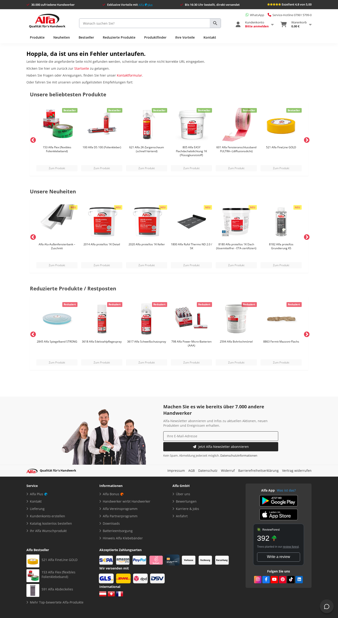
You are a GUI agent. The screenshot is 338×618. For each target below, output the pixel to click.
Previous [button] (32, 139)
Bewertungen (186, 501)
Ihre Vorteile (185, 37)
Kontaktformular (129, 75)
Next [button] (306, 139)
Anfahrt (182, 516)
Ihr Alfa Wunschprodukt (48, 531)
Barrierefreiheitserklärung (258, 470)
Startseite (81, 68)
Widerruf (228, 470)
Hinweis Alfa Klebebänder (123, 538)
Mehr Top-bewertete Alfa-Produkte (56, 602)
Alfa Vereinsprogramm (120, 508)
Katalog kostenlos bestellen (51, 523)
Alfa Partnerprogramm (120, 516)
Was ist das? (286, 490)
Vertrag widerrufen (297, 470)
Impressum (176, 470)
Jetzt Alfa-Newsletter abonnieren (223, 446)
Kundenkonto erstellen (47, 516)
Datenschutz (208, 470)
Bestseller (86, 37)
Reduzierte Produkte (119, 37)
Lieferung (37, 508)
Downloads (111, 523)
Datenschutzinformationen (238, 456)
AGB (191, 470)
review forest (291, 546)
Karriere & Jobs (187, 508)
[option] (56, 139)
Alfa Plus (36, 494)
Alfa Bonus (111, 494)
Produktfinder (155, 37)
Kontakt (209, 37)
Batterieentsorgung (118, 531)
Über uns (183, 494)
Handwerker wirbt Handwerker (126, 501)
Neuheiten (61, 37)
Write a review (278, 557)
